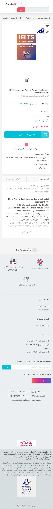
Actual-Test (24, 104)
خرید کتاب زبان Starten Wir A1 (37, 344)
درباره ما (46, 348)
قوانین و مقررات (43, 305)
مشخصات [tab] (33, 179)
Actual (42, 103)
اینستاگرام (40, 380)
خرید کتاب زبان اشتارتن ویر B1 (38, 351)
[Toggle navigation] (47, 4)
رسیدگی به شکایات (42, 325)
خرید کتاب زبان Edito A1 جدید (38, 340)
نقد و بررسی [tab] (44, 178)
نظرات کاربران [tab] (20, 179)
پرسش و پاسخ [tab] (8, 179)
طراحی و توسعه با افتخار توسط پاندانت (26, 506)
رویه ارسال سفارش (42, 309)
